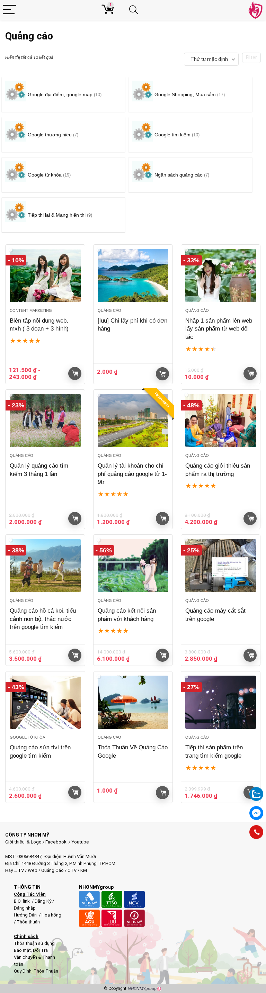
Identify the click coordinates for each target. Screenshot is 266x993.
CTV (72, 870)
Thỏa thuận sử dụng (34, 943)
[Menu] (9, 10)
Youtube (80, 842)
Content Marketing (31, 310)
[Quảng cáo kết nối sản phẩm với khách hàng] (133, 565)
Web (32, 870)
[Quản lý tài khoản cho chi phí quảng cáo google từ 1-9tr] (133, 420)
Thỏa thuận (28, 921)
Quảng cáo (109, 310)
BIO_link (22, 901)
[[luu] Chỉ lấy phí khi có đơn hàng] (133, 275)
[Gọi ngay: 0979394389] (256, 832)
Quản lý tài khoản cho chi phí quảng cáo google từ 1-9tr (132, 474)
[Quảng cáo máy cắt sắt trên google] (220, 565)
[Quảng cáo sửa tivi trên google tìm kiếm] (45, 702)
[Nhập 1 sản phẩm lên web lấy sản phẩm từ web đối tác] (220, 275)
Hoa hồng (51, 915)
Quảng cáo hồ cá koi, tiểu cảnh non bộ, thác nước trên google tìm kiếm (43, 619)
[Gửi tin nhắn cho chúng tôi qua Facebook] (256, 813)
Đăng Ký (43, 901)
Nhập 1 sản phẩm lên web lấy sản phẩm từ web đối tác (218, 329)
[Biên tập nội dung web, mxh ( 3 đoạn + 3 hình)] (45, 275)
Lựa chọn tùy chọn (162, 373)
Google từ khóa (27, 737)
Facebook (55, 842)
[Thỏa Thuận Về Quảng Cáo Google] (133, 702)
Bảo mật (22, 950)
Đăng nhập (25, 908)
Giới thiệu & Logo (23, 842)
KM (83, 870)
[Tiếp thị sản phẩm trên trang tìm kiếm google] (220, 702)
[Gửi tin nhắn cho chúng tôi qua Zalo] (256, 790)
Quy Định (23, 971)
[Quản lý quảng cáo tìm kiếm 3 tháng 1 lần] (45, 420)
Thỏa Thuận (45, 971)
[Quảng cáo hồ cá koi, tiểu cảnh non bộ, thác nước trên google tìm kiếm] (45, 565)
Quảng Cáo (52, 870)
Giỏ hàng (74, 373)
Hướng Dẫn (26, 915)
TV (20, 870)
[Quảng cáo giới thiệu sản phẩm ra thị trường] (220, 420)
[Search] (136, 10)
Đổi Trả (40, 950)
